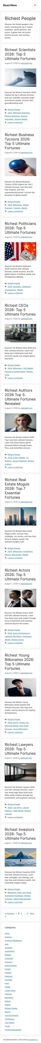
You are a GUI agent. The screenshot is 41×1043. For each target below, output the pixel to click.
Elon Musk (26, 893)
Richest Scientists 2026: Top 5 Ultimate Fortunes (20, 54)
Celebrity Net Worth (13, 636)
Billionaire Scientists (21, 113)
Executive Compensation (15, 372)
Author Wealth (19, 458)
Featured (8, 976)
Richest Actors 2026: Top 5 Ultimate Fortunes (20, 574)
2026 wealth (13, 723)
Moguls (8, 555)
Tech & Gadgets (11, 1015)
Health (7, 987)
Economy (8, 962)
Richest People (14, 110)
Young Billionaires (20, 729)
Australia (8, 948)
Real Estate (16, 555)
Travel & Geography (13, 1030)
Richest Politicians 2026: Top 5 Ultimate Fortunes (20, 228)
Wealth (24, 208)
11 (28, 913)
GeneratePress (32, 1040)
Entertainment (11, 966)
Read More (10, 5)
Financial (8, 980)
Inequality (17, 287)
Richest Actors (18, 640)
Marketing (9, 998)
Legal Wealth (18, 811)
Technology (9, 1019)
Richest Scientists (12, 116)
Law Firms (17, 808)
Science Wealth (21, 119)
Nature (8, 1001)
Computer (9, 958)
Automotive (9, 951)
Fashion (8, 973)
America (8, 937)
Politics (8, 1005)
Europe (8, 969)
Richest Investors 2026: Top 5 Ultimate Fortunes (20, 833)
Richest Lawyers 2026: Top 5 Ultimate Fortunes (20, 749)
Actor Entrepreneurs (21, 633)
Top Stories (9, 1023)
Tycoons (16, 208)
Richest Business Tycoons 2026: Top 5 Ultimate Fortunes (19, 141)
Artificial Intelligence (13, 941)
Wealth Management (22, 899)
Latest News (10, 991)
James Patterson (19, 461)
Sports (7, 1012)
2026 (10, 113)
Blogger (8, 955)
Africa (7, 933)
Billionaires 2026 (14, 893)
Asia (6, 944)
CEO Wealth (28, 368)
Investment (27, 551)
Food (7, 983)
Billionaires (17, 205)
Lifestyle (8, 994)
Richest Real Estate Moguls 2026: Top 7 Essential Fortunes (17, 488)
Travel (7, 1026)
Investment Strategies (14, 896)
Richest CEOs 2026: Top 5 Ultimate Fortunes (20, 309)
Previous (9, 913)
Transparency (10, 290)
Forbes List (24, 723)
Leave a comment (15, 122)
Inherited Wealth (12, 726)
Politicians (26, 287)
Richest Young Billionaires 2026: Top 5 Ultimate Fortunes (19, 662)
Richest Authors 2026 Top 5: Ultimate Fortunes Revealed (20, 397)
